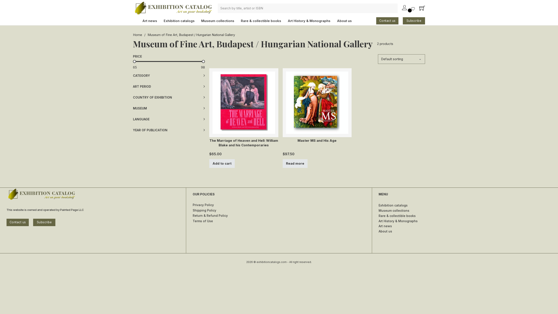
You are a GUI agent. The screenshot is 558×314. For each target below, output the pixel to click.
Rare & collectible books (261, 21)
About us (344, 21)
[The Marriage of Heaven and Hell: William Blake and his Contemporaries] (244, 102)
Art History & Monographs (309, 21)
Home (137, 35)
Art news (149, 21)
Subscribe (414, 20)
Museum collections (217, 21)
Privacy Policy (203, 205)
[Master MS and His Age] (317, 102)
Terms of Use (203, 221)
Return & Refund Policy (210, 215)
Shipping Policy (204, 210)
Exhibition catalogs (179, 21)
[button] (169, 75)
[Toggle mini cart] (422, 8)
